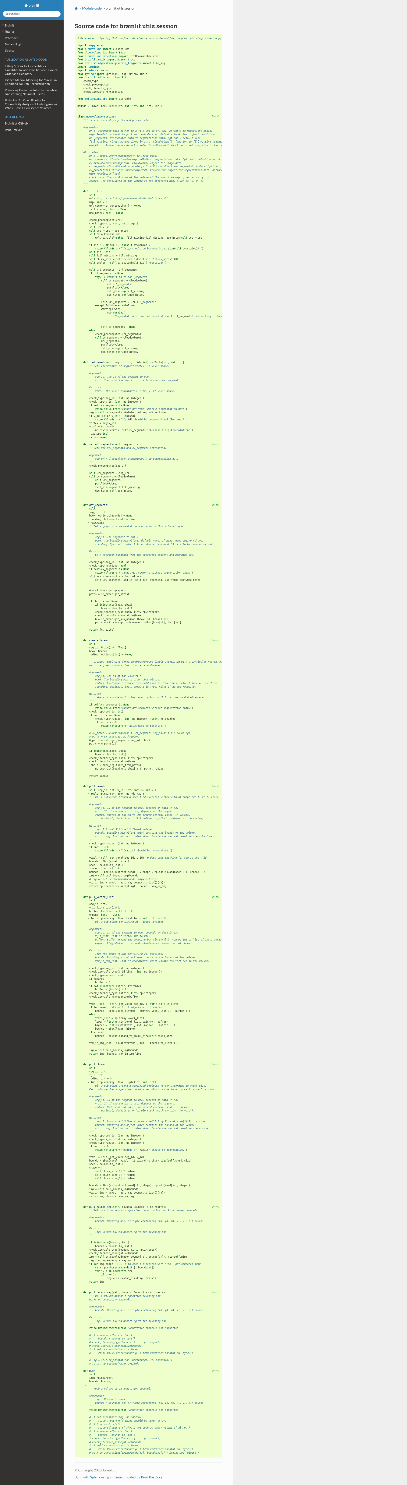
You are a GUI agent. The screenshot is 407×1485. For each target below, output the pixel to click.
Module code (92, 8)
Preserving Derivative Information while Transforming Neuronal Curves (31, 92)
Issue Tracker (13, 130)
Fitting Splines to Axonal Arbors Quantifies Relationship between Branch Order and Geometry (31, 70)
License (9, 50)
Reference (11, 38)
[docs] (215, 116)
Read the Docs (151, 1477)
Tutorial (9, 31)
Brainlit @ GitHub (16, 123)
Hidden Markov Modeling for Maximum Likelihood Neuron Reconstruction (31, 81)
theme (117, 1477)
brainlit (33, 5)
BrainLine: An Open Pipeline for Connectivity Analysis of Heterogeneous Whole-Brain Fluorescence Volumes (31, 104)
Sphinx (95, 1477)
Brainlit (9, 25)
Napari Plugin (13, 44)
